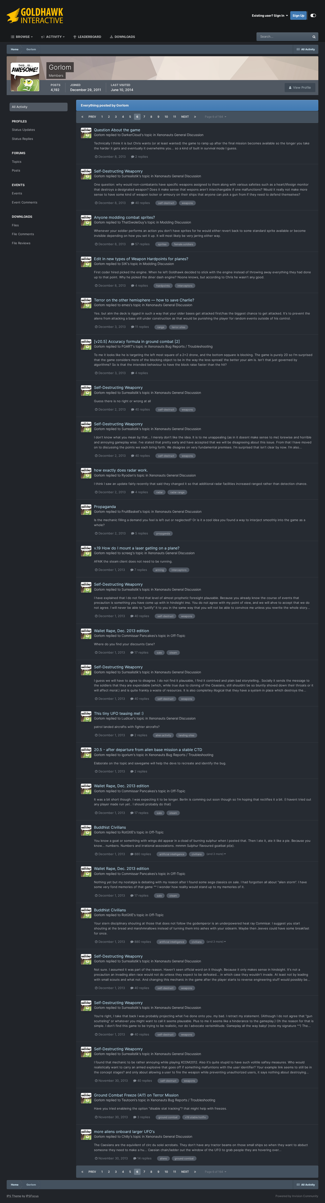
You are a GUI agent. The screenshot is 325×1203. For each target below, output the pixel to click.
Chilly (126, 1136)
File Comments (23, 234)
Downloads (124, 37)
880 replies (142, 854)
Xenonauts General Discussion (180, 135)
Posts (16, 170)
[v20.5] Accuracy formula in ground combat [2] (137, 341)
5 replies (141, 533)
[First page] (82, 117)
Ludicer (127, 718)
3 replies (143, 1117)
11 (174, 116)
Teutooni (128, 1100)
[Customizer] (313, 15)
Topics (16, 161)
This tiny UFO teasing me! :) (119, 713)
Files (15, 225)
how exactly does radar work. (121, 470)
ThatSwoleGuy (133, 222)
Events (17, 193)
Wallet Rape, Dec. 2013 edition (121, 630)
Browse (22, 37)
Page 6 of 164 (215, 116)
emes (126, 305)
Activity (53, 37)
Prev (92, 116)
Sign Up (298, 15)
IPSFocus (32, 1196)
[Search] (314, 36)
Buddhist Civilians (110, 827)
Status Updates (293, 36)
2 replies (141, 156)
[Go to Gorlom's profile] (86, 133)
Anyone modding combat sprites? (124, 217)
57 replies (142, 244)
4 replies (141, 285)
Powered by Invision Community (297, 1196)
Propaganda (105, 506)
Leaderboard (89, 37)
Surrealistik (130, 176)
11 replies (141, 327)
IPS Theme (14, 1196)
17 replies (140, 652)
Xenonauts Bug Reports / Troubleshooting (180, 346)
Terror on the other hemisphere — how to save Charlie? (144, 300)
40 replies (142, 203)
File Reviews (21, 243)
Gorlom (99, 135)
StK (124, 264)
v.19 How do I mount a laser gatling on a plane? (136, 548)
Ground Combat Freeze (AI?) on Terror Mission (136, 1095)
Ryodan (127, 475)
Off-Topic (178, 636)
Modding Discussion (175, 222)
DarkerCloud (131, 135)
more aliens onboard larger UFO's (124, 1131)
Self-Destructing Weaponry (118, 171)
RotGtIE (127, 832)
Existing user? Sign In (269, 15)
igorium (127, 755)
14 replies (144, 1158)
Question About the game (117, 129)
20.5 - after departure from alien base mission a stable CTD (148, 749)
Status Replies (22, 139)
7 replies (140, 570)
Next (185, 116)
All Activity (19, 107)
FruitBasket (130, 511)
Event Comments (24, 202)
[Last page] (195, 117)
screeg (127, 553)
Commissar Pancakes (138, 636)
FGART (127, 346)
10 (166, 116)
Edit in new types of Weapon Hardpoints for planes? (141, 258)
